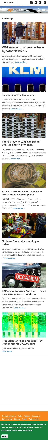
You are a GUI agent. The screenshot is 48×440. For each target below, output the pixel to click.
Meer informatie (25, 430)
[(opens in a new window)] (32, 3)
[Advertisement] (24, 380)
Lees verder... (21, 62)
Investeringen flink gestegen (18, 95)
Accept (4, 436)
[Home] (13, 10)
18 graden (10, 2)
